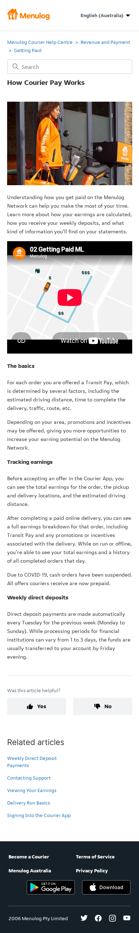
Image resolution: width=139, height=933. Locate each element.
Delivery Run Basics (28, 803)
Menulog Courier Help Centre (40, 42)
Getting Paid (27, 50)
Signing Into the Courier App (39, 815)
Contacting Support (29, 778)
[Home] (28, 18)
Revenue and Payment (105, 42)
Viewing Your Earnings (31, 790)
